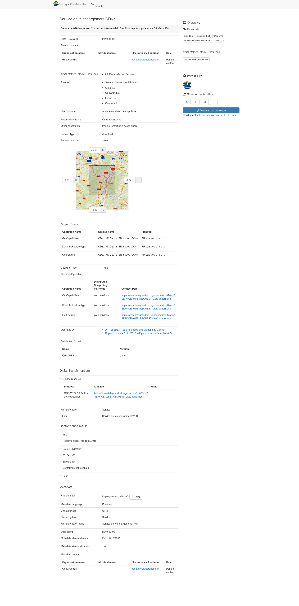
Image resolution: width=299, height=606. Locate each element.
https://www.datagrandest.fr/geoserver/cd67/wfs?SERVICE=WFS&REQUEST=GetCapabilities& (148, 296)
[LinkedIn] (205, 102)
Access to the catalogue (213, 110)
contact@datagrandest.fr (145, 59)
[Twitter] (187, 102)
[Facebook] (196, 102)
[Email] (214, 102)
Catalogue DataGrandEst (72, 4)
